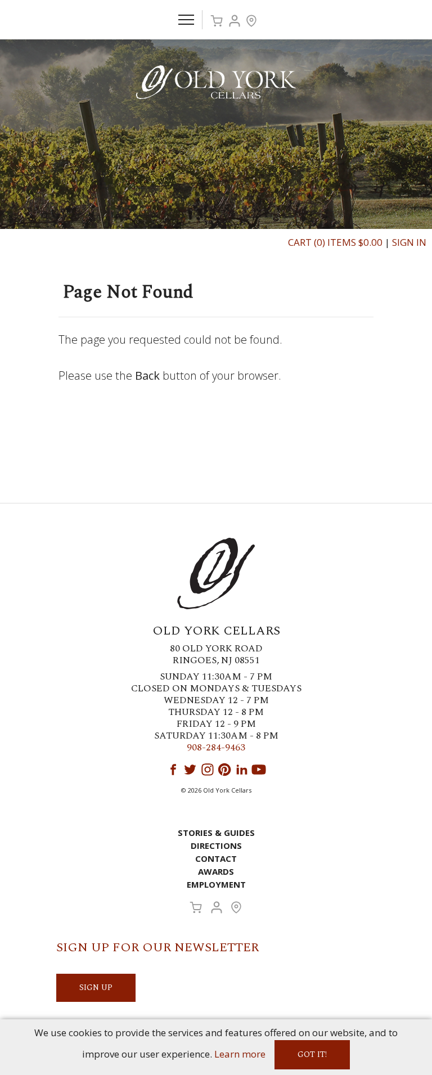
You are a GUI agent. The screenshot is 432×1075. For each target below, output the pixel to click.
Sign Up (95, 987)
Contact (216, 858)
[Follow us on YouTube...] (258, 769)
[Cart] (216, 20)
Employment (216, 884)
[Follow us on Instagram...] (207, 769)
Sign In (409, 242)
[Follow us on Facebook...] (173, 769)
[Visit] (251, 20)
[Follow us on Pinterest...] (224, 769)
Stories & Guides (216, 832)
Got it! (312, 1054)
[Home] (216, 81)
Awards (216, 871)
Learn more (240, 1053)
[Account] (234, 20)
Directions (216, 845)
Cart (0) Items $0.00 (335, 242)
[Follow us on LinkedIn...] (242, 769)
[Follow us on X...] (190, 769)
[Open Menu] (186, 19)
